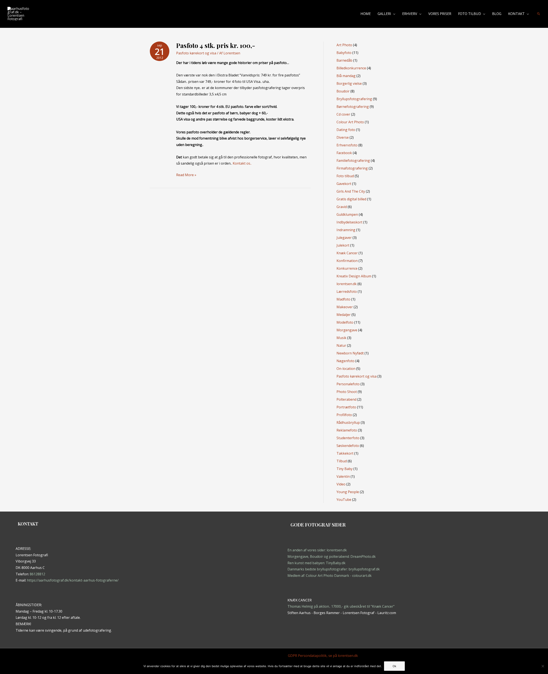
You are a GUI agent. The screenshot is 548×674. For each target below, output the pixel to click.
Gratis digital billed (351, 199)
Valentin (343, 476)
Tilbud (342, 461)
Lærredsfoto (347, 291)
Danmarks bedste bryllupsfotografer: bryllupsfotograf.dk (333, 569)
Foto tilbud (345, 176)
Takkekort (345, 453)
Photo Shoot (347, 391)
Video (341, 484)
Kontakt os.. (242, 163)
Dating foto (346, 129)
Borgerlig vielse (349, 83)
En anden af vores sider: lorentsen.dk (317, 550)
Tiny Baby (345, 468)
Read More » (186, 175)
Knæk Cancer (347, 253)
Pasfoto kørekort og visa (196, 53)
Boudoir (343, 91)
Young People (348, 492)
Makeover (345, 307)
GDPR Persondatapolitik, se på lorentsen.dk (323, 655)
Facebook (344, 152)
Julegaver (344, 237)
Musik (341, 337)
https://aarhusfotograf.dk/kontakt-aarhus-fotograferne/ (73, 580)
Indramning (346, 230)
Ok (394, 666)
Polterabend (346, 399)
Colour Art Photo (350, 122)
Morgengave (347, 330)
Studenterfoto (348, 438)
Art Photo (344, 45)
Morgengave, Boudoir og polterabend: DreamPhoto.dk (331, 556)
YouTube (344, 499)
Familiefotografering (353, 160)
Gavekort (344, 183)
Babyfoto (344, 52)
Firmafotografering (352, 168)
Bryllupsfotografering (354, 99)
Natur (341, 345)
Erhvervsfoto (347, 145)
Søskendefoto (348, 445)
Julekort (343, 245)
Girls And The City (351, 191)
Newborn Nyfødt (350, 353)
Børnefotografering (353, 106)
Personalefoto (348, 384)
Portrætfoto (346, 407)
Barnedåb (344, 60)
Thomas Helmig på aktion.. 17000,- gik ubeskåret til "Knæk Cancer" (341, 606)
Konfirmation (347, 260)
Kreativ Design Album (354, 276)
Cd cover (343, 114)
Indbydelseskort (349, 222)
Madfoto (343, 299)
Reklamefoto (347, 430)
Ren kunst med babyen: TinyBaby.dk (316, 563)
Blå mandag (346, 75)
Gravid (342, 206)
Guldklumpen (347, 214)
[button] (393, 13)
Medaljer (344, 314)
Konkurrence (347, 268)
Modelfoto (345, 322)
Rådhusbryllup (348, 422)
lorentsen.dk (347, 283)
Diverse (343, 137)
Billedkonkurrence (351, 68)
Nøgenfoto (345, 361)
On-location (346, 368)
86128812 (37, 574)
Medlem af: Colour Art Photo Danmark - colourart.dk (329, 575)
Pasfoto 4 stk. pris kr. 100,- (215, 45)
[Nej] (543, 666)
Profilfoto (344, 414)
